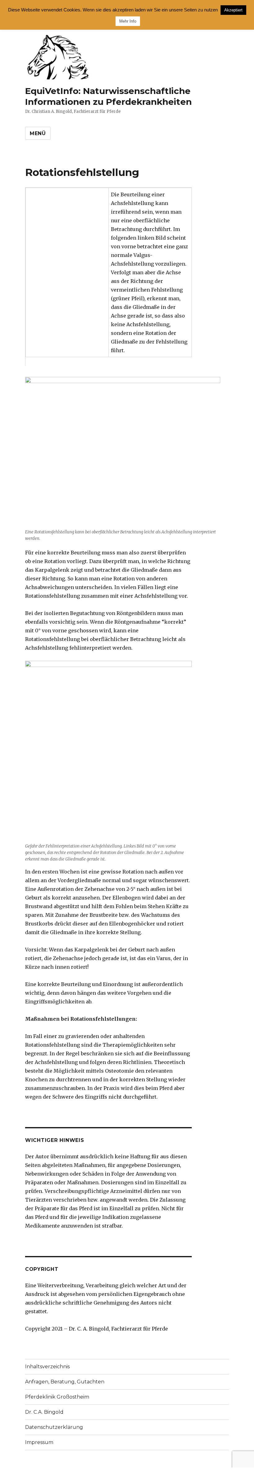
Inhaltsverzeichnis (47, 1366)
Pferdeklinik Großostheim (57, 1397)
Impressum (39, 1442)
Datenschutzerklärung (54, 1427)
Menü (38, 133)
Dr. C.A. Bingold (44, 1412)
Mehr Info (127, 21)
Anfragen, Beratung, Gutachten (64, 1382)
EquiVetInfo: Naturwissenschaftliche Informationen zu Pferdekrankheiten (108, 96)
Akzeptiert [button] (233, 10)
